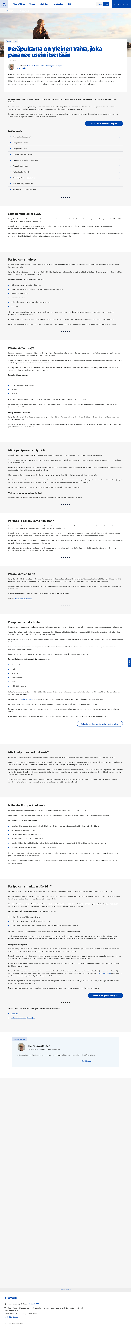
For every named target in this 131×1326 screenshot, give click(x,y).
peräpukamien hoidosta (23, 599)
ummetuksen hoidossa (25, 699)
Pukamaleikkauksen (104, 973)
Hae (106, 4)
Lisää (69, 4)
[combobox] (102, 4)
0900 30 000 (34, 1304)
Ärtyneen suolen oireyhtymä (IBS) (23, 1018)
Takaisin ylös (64, 1290)
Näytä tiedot (86, 1061)
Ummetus (14, 1014)
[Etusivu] (18, 4)
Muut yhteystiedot (11, 1317)
